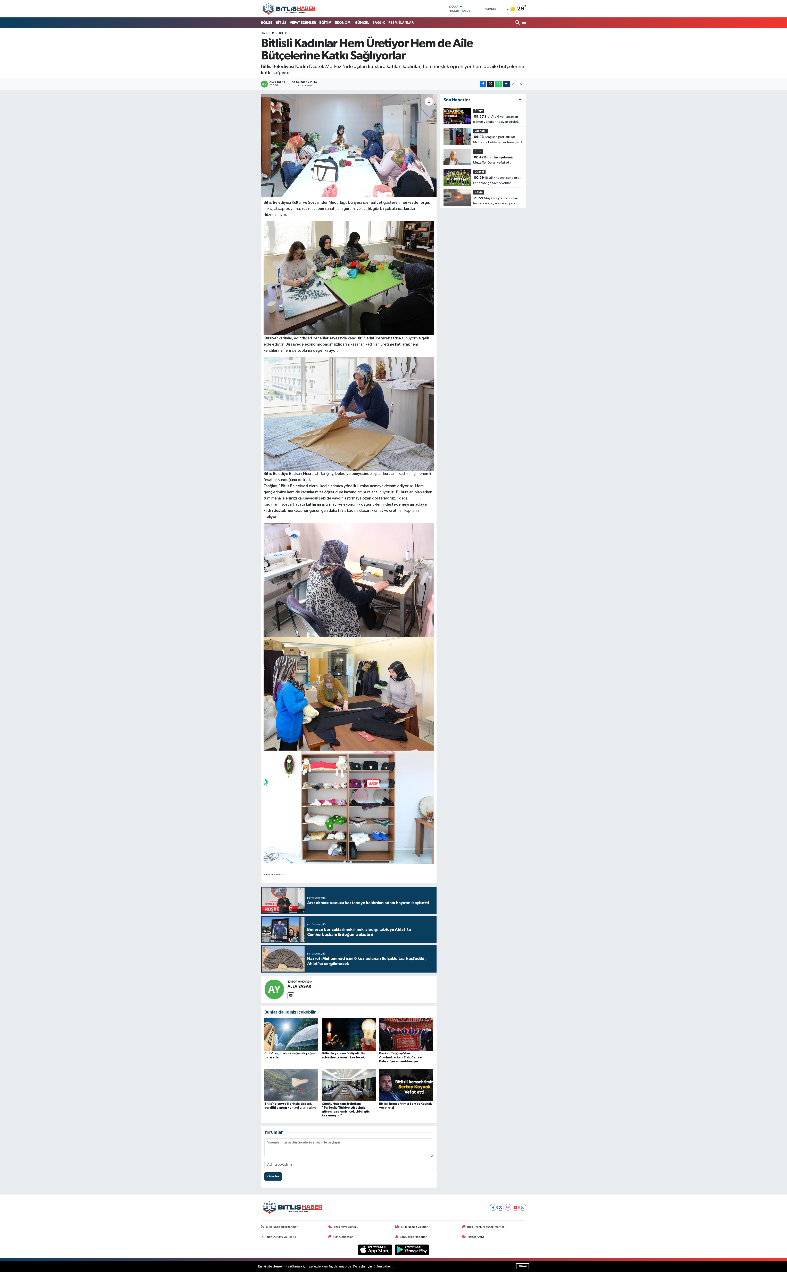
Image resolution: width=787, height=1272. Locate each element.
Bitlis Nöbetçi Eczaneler (282, 1226)
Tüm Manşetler (343, 1236)
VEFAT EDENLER (303, 22)
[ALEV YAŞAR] (274, 989)
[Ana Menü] (523, 22)
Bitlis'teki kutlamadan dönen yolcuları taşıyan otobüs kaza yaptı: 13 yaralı (496, 120)
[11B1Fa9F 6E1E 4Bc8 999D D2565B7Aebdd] (349, 278)
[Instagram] (508, 1207)
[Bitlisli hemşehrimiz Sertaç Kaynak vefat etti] (406, 1084)
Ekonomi (480, 131)
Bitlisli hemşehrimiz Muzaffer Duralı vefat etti (493, 160)
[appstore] (375, 1249)
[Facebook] (493, 1207)
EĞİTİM (325, 22)
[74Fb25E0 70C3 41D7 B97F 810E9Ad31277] (349, 807)
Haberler (267, 33)
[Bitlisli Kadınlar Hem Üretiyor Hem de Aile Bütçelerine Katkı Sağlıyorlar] (349, 145)
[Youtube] (515, 1207)
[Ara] (518, 22)
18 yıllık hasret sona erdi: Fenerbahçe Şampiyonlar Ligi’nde (497, 181)
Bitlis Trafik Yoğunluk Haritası (486, 1226)
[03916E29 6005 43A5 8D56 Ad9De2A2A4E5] (349, 580)
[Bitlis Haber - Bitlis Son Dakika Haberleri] (288, 9)
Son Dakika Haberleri (413, 1236)
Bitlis (283, 33)
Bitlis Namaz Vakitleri (414, 1226)
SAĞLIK (379, 22)
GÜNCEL (362, 22)
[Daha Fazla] (506, 84)
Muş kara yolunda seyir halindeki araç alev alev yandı (495, 200)
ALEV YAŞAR (299, 986)
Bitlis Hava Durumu (346, 1226)
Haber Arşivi (476, 1236)
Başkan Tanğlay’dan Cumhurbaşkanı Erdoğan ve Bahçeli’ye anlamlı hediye (400, 1057)
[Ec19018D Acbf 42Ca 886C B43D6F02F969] (349, 693)
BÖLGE (266, 22)
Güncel (479, 172)
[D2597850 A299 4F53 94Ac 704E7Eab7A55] (349, 414)
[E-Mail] (291, 995)
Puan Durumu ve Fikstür (281, 1236)
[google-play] (412, 1249)
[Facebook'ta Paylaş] (483, 84)
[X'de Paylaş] (490, 84)
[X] (500, 1207)
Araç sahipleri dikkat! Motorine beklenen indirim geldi (498, 139)
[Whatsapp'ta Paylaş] (498, 84)
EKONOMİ (343, 22)
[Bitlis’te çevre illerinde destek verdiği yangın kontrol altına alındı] (291, 1084)
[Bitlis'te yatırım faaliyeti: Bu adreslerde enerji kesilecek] (349, 1034)
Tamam (523, 1266)
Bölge (479, 110)
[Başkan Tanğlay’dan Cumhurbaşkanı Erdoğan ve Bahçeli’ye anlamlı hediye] (406, 1034)
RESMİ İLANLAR (401, 22)
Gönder (273, 1176)
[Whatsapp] (522, 1207)
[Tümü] (521, 100)
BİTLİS (281, 22)
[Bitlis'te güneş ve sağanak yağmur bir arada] (291, 1034)
